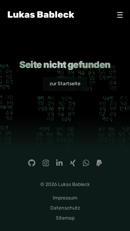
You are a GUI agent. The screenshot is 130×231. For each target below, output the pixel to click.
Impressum (65, 198)
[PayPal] (99, 163)
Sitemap (65, 218)
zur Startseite (65, 84)
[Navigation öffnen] (120, 15)
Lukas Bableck (40, 14)
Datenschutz (65, 208)
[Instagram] (46, 163)
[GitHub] (31, 163)
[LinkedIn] (59, 163)
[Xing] (73, 163)
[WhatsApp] (86, 163)
